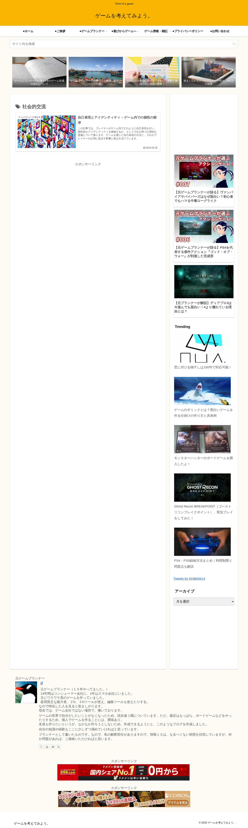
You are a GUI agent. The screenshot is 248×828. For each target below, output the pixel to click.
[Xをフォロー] (41, 746)
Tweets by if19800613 (189, 579)
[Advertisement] (88, 192)
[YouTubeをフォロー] (47, 746)
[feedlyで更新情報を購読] (52, 746)
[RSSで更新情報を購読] (58, 746)
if (41, 683)
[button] (234, 44)
